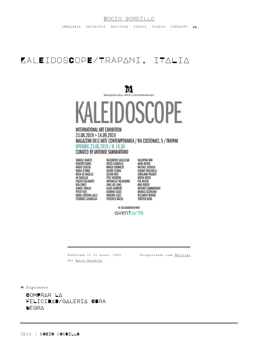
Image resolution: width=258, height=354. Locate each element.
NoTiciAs (119, 26)
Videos (158, 26)
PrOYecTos (96, 26)
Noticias (182, 255)
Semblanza (71, 26)
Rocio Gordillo (129, 18)
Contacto (179, 26)
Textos (140, 26)
